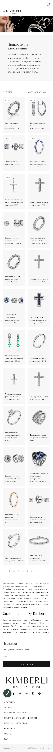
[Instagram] (20, 694)
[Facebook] (13, 694)
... (32, 570)
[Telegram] (26, 694)
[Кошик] (48, 4)
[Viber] (33, 694)
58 (37, 570)
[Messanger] (39, 694)
